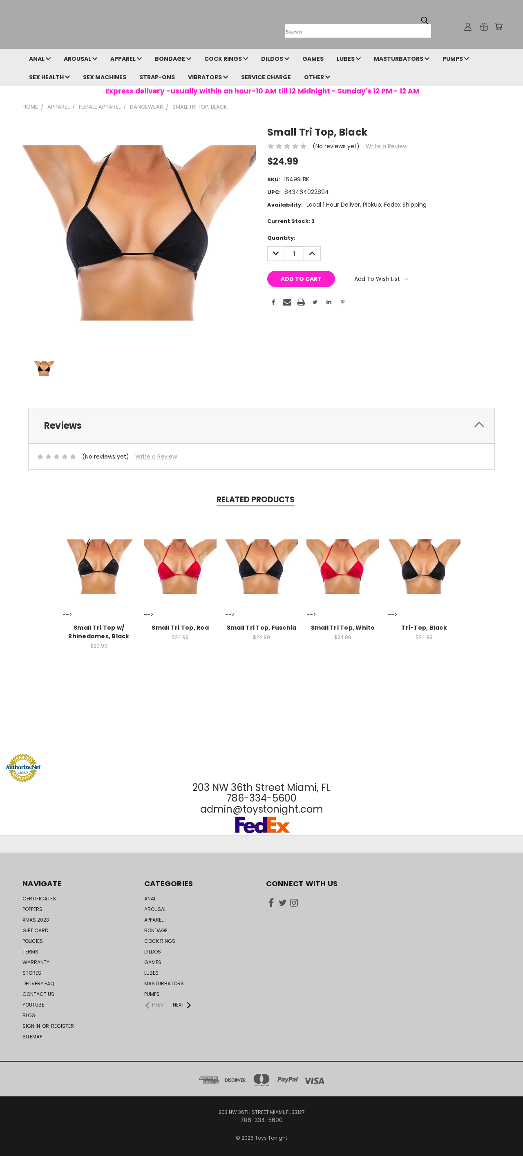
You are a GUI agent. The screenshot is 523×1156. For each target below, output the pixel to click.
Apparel (123, 59)
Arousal (78, 59)
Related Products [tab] (256, 499)
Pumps (453, 59)
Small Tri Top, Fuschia (262, 628)
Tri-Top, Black (424, 628)
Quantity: (281, 238)
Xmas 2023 (35, 919)
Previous (502, 1130)
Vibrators (205, 77)
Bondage (170, 59)
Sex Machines (104, 77)
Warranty (35, 962)
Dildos (272, 59)
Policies (32, 941)
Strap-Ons (157, 77)
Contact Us (38, 994)
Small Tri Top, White (343, 628)
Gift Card (35, 930)
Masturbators (399, 59)
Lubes (346, 59)
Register (62, 1025)
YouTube (33, 1004)
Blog (29, 1015)
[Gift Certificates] (484, 26)
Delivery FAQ (38, 983)
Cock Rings (223, 59)
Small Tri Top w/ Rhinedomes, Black (98, 632)
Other (314, 77)
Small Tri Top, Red (180, 628)
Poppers (32, 909)
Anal (37, 59)
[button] (261, 738)
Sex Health (47, 77)
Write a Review (386, 146)
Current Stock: (291, 221)
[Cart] (498, 26)
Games (313, 59)
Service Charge (266, 77)
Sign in (31, 1025)
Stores (31, 972)
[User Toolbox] (468, 26)
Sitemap (32, 1036)
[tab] (261, 425)
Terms (30, 951)
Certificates (39, 898)
